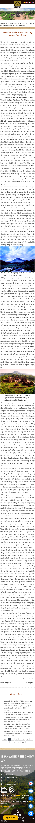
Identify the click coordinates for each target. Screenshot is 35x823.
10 (18, 742)
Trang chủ (3, 23)
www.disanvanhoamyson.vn (12, 781)
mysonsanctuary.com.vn (11, 784)
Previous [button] (1, 14)
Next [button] (33, 14)
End (23, 742)
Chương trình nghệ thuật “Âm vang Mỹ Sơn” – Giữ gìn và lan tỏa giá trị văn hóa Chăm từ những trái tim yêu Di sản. (18, 733)
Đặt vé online (10, 817)
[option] (17, 14)
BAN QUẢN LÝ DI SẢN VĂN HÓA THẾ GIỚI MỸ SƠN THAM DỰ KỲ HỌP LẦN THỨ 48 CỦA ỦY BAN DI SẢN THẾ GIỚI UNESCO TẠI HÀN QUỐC (17, 726)
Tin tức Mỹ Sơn (24, 23)
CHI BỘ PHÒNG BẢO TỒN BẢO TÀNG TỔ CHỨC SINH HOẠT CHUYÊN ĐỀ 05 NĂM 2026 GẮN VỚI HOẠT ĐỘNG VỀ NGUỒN (18, 719)
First (5, 739)
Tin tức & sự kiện (12, 23)
